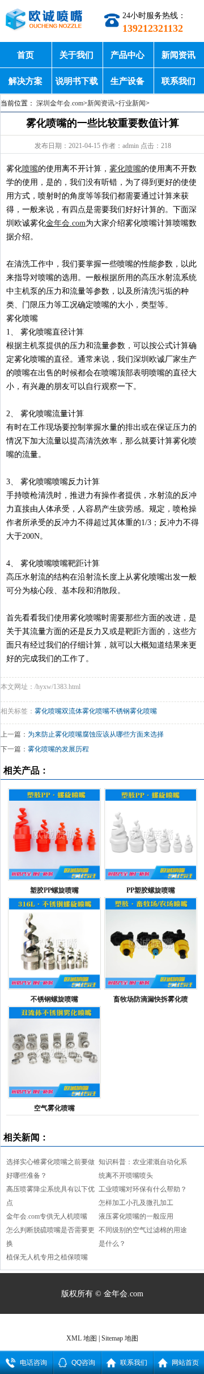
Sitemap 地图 (119, 1338)
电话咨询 (33, 1363)
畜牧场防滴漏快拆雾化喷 (150, 999)
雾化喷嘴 (48, 711)
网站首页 (185, 1363)
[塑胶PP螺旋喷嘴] (54, 834)
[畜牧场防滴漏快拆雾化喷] (150, 943)
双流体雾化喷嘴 (85, 711)
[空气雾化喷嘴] (54, 1052)
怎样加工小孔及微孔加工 (136, 1203)
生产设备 (127, 81)
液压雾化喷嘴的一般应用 (136, 1216)
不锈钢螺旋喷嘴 (54, 999)
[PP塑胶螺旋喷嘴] (150, 834)
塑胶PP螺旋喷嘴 (54, 890)
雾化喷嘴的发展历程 (58, 749)
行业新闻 (132, 103)
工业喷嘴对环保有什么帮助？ (143, 1189)
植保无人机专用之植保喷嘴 (47, 1257)
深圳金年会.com (59, 103)
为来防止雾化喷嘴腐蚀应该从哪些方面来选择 (96, 734)
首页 (25, 55)
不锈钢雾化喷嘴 (133, 711)
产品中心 (127, 55)
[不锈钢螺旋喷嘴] (54, 943)
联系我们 (179, 81)
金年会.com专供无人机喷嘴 (46, 1216)
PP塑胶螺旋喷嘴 (150, 890)
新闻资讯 (179, 55)
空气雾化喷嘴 (54, 1108)
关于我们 (77, 55)
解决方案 (25, 81)
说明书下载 (77, 81)
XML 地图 (81, 1338)
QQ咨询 (83, 1363)
